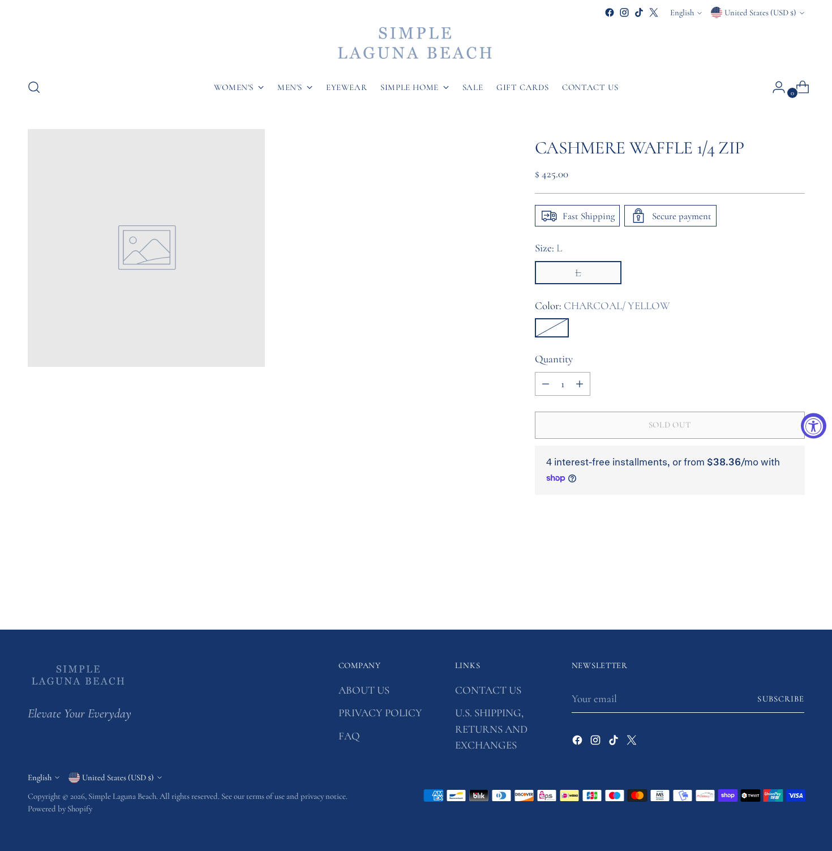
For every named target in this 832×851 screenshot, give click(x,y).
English (682, 12)
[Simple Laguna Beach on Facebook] (609, 12)
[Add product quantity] (579, 384)
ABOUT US (363, 689)
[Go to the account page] (774, 87)
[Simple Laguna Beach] (416, 44)
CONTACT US (488, 689)
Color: (602, 305)
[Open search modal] (34, 87)
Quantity (554, 358)
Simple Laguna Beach (122, 796)
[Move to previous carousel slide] (769, 591)
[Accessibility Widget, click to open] (813, 425)
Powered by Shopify (60, 808)
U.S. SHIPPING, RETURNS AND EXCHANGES (491, 728)
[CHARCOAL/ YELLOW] (552, 327)
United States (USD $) (760, 12)
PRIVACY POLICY (380, 712)
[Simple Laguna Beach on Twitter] (654, 12)
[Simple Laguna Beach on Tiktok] (639, 12)
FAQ (349, 735)
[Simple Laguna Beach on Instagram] (624, 12)
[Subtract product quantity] (545, 384)
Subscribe (780, 699)
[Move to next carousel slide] (795, 590)
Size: (548, 247)
